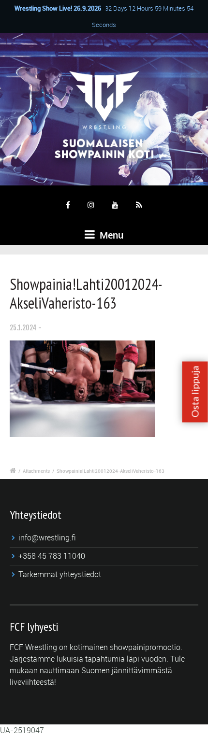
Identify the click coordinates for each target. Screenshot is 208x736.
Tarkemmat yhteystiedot (59, 574)
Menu (110, 234)
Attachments (36, 470)
